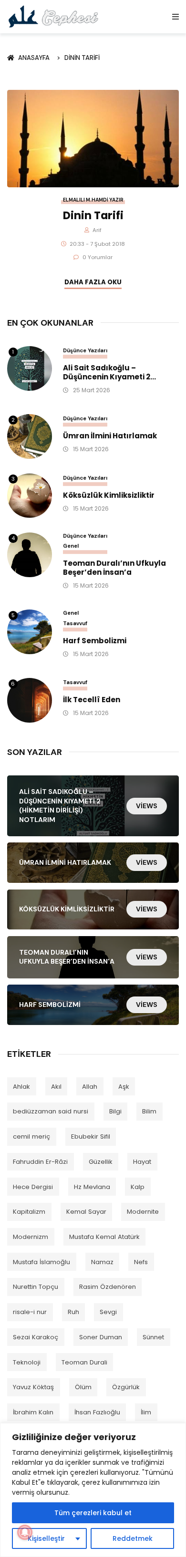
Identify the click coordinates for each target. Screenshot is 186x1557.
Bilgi (115, 1111)
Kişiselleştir (46, 1538)
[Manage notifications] (24, 1532)
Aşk (123, 1086)
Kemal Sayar (86, 1211)
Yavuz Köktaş (33, 1387)
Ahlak (21, 1086)
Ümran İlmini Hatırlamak (110, 436)
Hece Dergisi (33, 1186)
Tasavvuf (75, 623)
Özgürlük (126, 1387)
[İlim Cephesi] (53, 16)
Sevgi (108, 1311)
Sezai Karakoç (35, 1337)
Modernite (143, 1211)
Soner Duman (100, 1337)
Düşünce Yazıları (85, 350)
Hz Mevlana (92, 1186)
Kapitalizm (29, 1211)
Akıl (56, 1086)
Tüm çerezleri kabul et (93, 1513)
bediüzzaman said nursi (50, 1111)
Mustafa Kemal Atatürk (104, 1236)
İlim (146, 1412)
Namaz (102, 1262)
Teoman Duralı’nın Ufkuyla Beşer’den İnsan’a (114, 568)
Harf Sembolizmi (94, 641)
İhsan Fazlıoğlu (97, 1412)
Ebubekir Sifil (90, 1136)
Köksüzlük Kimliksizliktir (109, 495)
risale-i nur (30, 1311)
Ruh (73, 1311)
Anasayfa (35, 58)
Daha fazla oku (93, 282)
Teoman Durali (84, 1362)
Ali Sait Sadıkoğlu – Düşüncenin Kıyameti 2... (109, 373)
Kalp (138, 1186)
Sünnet (153, 1337)
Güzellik (101, 1161)
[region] (93, 1490)
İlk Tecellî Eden (91, 700)
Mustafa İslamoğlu (41, 1262)
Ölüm (83, 1387)
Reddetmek (133, 1538)
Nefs (141, 1262)
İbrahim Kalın (33, 1412)
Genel (71, 545)
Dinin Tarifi (82, 58)
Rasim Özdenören (107, 1286)
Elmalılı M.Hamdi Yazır (93, 200)
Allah (89, 1086)
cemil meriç (31, 1136)
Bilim (149, 1111)
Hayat (142, 1161)
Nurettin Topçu (35, 1286)
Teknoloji (27, 1362)
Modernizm (30, 1236)
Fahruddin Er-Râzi (40, 1161)
